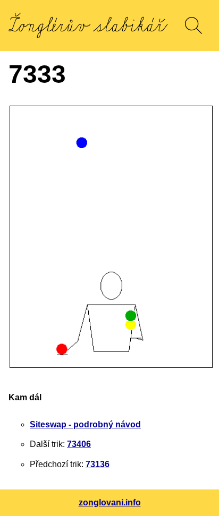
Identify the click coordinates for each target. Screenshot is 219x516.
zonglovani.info (110, 502)
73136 (98, 464)
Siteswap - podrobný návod (85, 424)
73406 (79, 444)
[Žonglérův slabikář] (88, 25)
